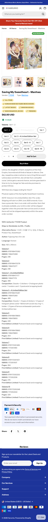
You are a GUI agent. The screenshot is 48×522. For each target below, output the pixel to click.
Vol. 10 (26, 149)
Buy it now (24, 163)
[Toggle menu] (3, 8)
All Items (12, 28)
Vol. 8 (6, 149)
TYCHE (11, 95)
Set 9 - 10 (38, 149)
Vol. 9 (16, 149)
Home (4, 28)
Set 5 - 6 (27, 142)
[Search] (43, 14)
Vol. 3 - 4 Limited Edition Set (25, 136)
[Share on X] (18, 431)
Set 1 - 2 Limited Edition (25, 131)
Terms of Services (31, 469)
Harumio (11, 518)
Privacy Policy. (7, 472)
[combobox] (24, 14)
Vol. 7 (38, 142)
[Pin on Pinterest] (25, 431)
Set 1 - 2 (7, 130)
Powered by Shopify (23, 518)
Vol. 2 (6, 136)
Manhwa (25, 95)
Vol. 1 (42, 130)
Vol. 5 (6, 142)
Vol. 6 (16, 142)
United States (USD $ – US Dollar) (18, 501)
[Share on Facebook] (11, 431)
